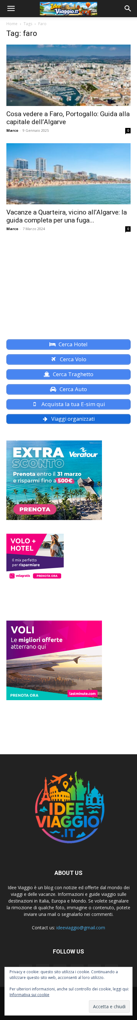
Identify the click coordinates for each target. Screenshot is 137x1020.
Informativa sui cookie (29, 994)
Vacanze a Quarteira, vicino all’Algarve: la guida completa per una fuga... (66, 216)
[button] (11, 8)
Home (12, 23)
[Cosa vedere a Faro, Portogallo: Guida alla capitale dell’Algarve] (68, 75)
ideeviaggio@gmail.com (80, 928)
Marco (12, 130)
